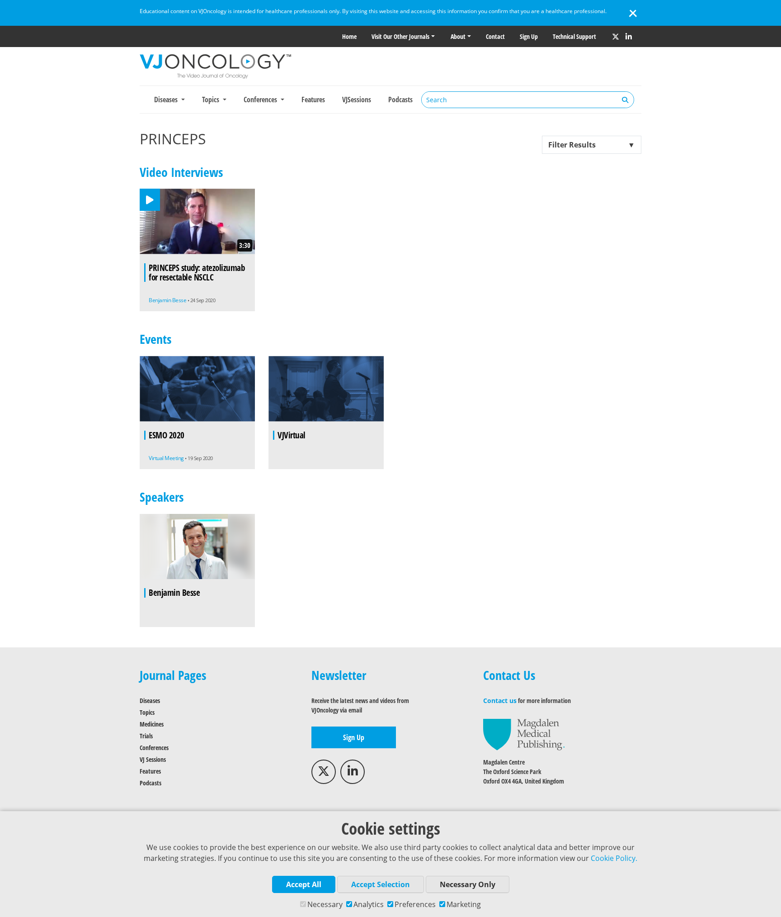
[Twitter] (615, 37)
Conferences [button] (261, 100)
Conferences (154, 747)
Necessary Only (467, 884)
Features (313, 100)
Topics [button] (211, 100)
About (458, 36)
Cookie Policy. (614, 858)
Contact (495, 36)
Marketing (464, 904)
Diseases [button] (166, 100)
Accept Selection (380, 884)
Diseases (150, 700)
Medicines (152, 724)
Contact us (500, 700)
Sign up (529, 36)
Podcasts (400, 100)
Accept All (303, 884)
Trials (146, 736)
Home (349, 36)
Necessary (325, 904)
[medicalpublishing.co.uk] (524, 734)
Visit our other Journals (400, 36)
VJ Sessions (153, 759)
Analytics (368, 904)
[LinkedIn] (629, 37)
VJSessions (356, 100)
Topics (147, 712)
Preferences (415, 904)
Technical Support (574, 36)
